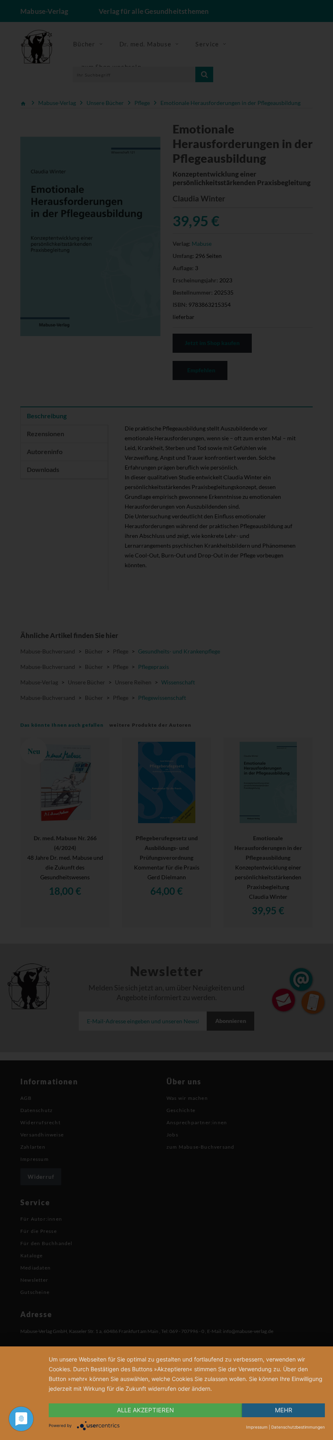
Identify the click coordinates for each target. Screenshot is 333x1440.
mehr (283, 1410)
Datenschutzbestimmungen (298, 1427)
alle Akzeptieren (145, 1410)
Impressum (257, 1427)
